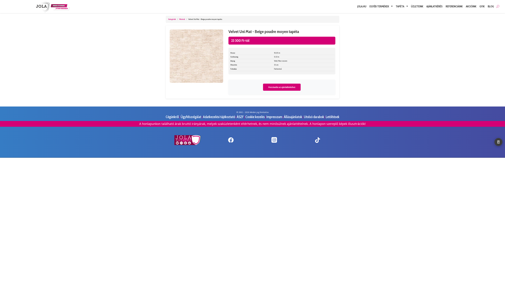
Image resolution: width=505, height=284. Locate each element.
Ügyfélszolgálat (191, 117)
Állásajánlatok (293, 117)
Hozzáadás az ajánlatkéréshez (281, 87)
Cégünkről (173, 117)
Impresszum (274, 117)
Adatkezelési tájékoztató (219, 117)
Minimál (182, 19)
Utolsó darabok (314, 117)
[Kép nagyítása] (196, 56)
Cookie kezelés (255, 117)
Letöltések (332, 117)
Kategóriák (172, 19)
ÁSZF (240, 117)
